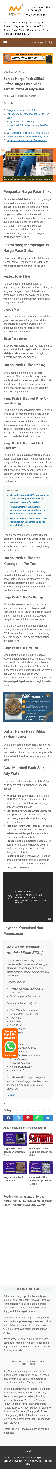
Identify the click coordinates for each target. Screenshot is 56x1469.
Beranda (28, 1451)
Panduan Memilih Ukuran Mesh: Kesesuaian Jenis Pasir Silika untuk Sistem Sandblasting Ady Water (27, 510)
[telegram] (48, 1118)
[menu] (7, 42)
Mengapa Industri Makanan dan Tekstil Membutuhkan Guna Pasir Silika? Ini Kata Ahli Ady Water (29, 522)
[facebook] (8, 1118)
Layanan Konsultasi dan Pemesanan (27, 140)
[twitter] (18, 1118)
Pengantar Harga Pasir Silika (22, 110)
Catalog (11, 1095)
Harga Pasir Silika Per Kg (20, 121)
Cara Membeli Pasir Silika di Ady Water (28, 136)
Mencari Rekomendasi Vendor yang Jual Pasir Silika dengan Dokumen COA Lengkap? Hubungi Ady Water (30, 498)
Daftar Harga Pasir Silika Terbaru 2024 (28, 132)
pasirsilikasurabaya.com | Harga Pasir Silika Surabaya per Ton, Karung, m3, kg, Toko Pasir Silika (28, 1460)
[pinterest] (28, 1118)
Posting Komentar (27, 96)
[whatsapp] (38, 1118)
